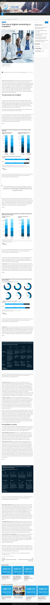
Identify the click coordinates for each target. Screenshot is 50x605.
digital (4, 556)
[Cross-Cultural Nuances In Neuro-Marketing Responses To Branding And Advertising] (17, 570)
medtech (11, 556)
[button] (5, 14)
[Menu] (5, 14)
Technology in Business (18, 594)
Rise (13, 556)
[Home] (2, 14)
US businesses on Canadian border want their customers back (25, 559)
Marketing (4, 573)
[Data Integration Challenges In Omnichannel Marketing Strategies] (28, 570)
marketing (7, 556)
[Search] (48, 14)
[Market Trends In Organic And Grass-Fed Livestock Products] (7, 590)
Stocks (3, 594)
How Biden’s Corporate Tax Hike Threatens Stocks (9, 559)
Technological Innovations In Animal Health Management (31, 597)
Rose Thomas (4, 29)
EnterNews (31, 603)
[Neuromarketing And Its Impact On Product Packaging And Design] (6, 570)
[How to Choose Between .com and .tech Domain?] (19, 590)
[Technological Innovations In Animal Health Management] (31, 590)
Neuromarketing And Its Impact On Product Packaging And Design (6, 577)
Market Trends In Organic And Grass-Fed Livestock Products (6, 597)
